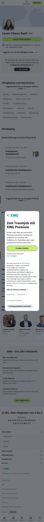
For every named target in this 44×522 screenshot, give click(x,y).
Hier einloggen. (12, 256)
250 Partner (26, 263)
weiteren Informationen (19, 283)
